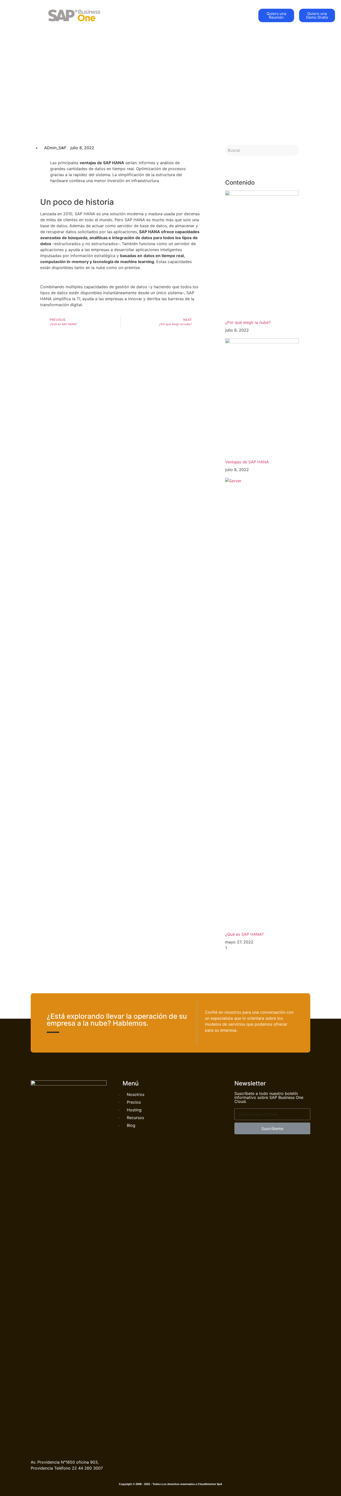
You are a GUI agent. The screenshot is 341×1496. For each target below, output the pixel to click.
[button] (276, 15)
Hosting (243, 15)
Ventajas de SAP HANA (247, 461)
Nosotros (197, 15)
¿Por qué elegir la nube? (248, 322)
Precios (221, 15)
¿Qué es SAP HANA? (244, 934)
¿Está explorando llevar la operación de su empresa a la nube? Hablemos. (117, 1019)
